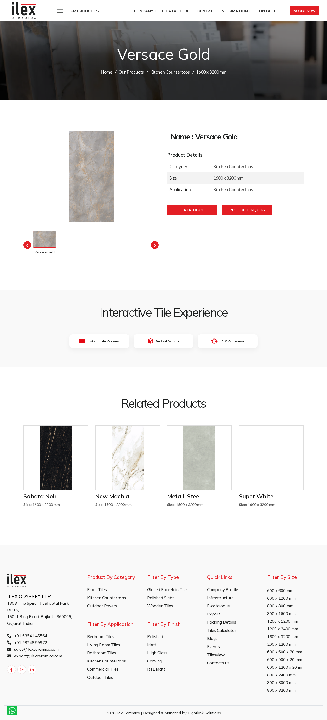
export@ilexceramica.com (37, 655)
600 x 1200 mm (281, 598)
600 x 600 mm (280, 590)
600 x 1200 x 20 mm (285, 667)
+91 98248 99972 (30, 642)
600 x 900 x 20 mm (284, 659)
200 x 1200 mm (281, 644)
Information (234, 10)
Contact (266, 10)
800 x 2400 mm (281, 674)
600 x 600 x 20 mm (284, 651)
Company (143, 10)
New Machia (112, 496)
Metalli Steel (184, 496)
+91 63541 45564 (30, 635)
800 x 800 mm (280, 605)
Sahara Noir (40, 496)
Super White (256, 496)
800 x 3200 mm (281, 690)
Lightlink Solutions (204, 712)
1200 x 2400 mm (282, 628)
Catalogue (192, 210)
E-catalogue (175, 10)
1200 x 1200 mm (282, 621)
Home (106, 72)
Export (205, 10)
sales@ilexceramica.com (36, 649)
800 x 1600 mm (281, 613)
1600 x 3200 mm (282, 636)
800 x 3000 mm (281, 682)
